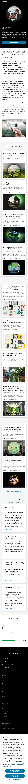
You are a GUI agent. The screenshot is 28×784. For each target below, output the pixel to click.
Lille (2, 691)
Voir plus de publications (13, 491)
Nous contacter (14, 42)
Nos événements (5, 725)
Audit (3, 708)
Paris (3, 678)
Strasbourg (4, 693)
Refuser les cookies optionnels (15, 776)
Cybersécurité (4, 716)
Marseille (3, 680)
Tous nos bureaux (5, 699)
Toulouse (3, 696)
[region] (14, 759)
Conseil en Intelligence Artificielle (8, 705)
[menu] (25, 1)
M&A (3, 719)
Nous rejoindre (6, 661)
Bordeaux (3, 686)
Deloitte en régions (5, 731)
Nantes (3, 688)
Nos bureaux (6, 668)
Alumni (3, 733)
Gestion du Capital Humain (7, 711)
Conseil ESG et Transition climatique (9, 713)
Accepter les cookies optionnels (15, 771)
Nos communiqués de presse (8, 728)
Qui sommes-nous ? (8, 664)
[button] (22, 1)
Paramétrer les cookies (15, 779)
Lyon (2, 683)
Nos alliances (6, 671)
